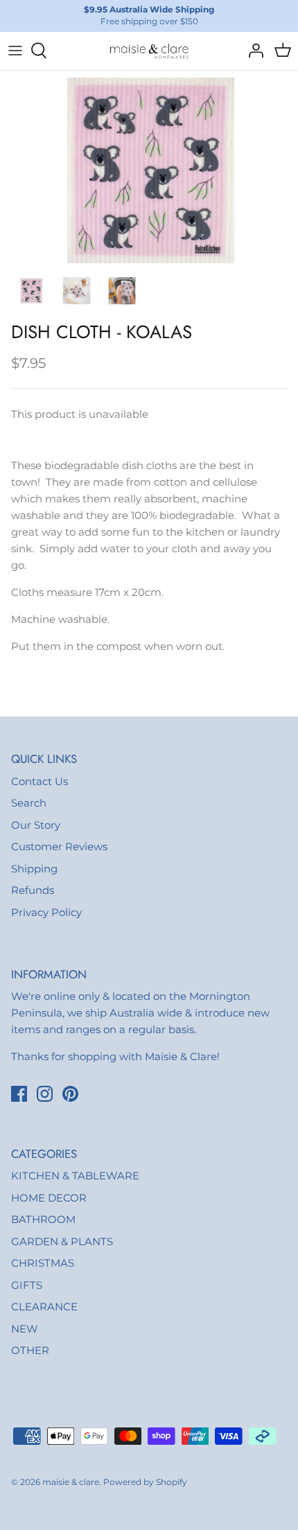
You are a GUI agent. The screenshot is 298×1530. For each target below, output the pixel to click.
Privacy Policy (46, 912)
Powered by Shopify (145, 1482)
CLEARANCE (44, 1306)
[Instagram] (45, 1094)
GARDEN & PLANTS (62, 1241)
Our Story (35, 825)
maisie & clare (70, 1482)
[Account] (252, 50)
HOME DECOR (49, 1197)
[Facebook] (19, 1094)
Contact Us (39, 781)
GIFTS (26, 1285)
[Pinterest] (70, 1094)
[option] (149, 170)
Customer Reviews (59, 846)
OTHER (30, 1350)
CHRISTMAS (42, 1262)
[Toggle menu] (15, 50)
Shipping (34, 868)
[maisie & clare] (149, 51)
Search (28, 802)
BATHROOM (43, 1219)
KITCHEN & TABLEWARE (75, 1175)
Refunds (32, 890)
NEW (24, 1328)
